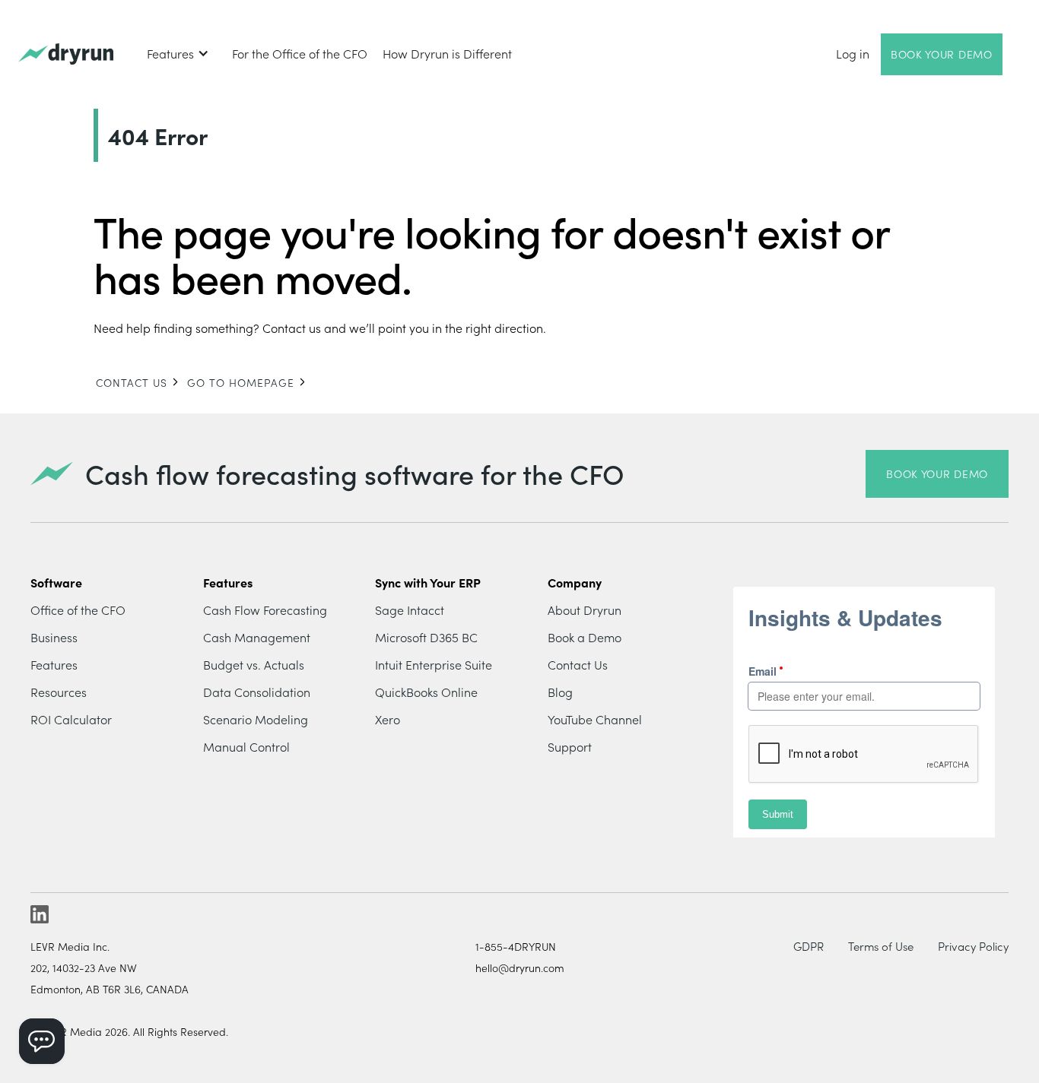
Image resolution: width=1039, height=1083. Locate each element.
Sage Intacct (409, 609)
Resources (58, 691)
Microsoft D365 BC (426, 637)
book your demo (937, 473)
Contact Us (578, 664)
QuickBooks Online (426, 691)
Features (54, 664)
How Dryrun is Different (447, 53)
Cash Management (256, 637)
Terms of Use (880, 946)
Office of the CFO (78, 609)
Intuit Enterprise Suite (433, 664)
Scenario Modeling (255, 719)
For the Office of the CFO (299, 53)
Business (54, 637)
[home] (66, 54)
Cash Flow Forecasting (265, 609)
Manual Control (246, 746)
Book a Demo (584, 637)
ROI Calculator (71, 719)
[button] (178, 53)
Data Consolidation (256, 691)
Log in (852, 53)
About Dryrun (584, 609)
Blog (560, 691)
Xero (387, 719)
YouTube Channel (595, 719)
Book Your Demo (942, 54)
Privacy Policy (973, 946)
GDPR (808, 946)
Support (570, 746)
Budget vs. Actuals (253, 664)
